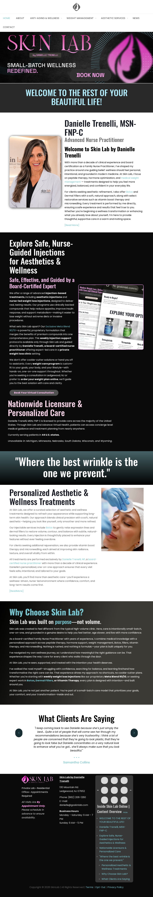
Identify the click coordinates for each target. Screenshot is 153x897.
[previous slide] (18, 733)
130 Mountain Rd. (69, 787)
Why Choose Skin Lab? (115, 874)
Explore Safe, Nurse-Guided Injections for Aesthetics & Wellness (112, 839)
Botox (129, 192)
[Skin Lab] (76, 7)
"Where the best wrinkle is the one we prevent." (114, 858)
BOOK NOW (90, 74)
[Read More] (72, 225)
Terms (89, 887)
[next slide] (134, 733)
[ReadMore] (16, 591)
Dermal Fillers (44, 680)
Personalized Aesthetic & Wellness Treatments (116, 867)
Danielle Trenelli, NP (73, 559)
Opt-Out (100, 887)
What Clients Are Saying (116, 879)
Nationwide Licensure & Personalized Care (113, 849)
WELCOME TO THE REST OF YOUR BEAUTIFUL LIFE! (115, 820)
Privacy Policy (115, 887)
